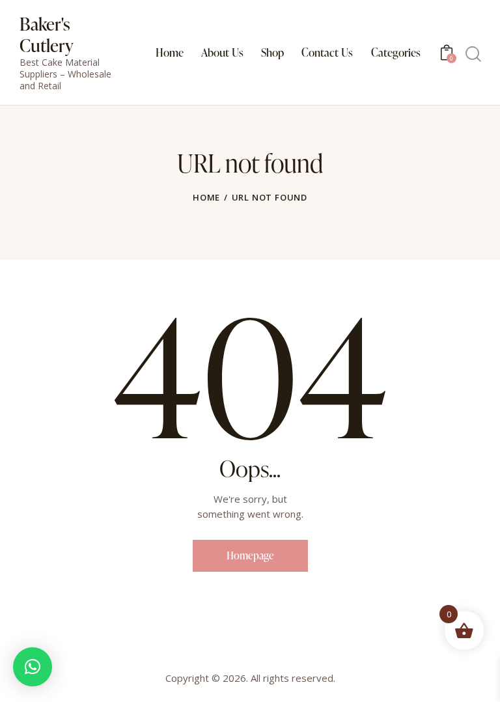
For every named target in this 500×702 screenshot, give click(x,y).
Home (206, 197)
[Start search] (472, 55)
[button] (32, 666)
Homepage (250, 555)
